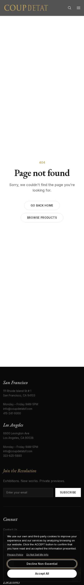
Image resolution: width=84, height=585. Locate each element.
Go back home (42, 205)
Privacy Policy (15, 554)
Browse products (42, 217)
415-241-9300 (12, 413)
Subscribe (68, 492)
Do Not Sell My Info (37, 554)
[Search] (69, 8)
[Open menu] (78, 8)
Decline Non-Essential (42, 563)
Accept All (42, 573)
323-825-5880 (12, 455)
